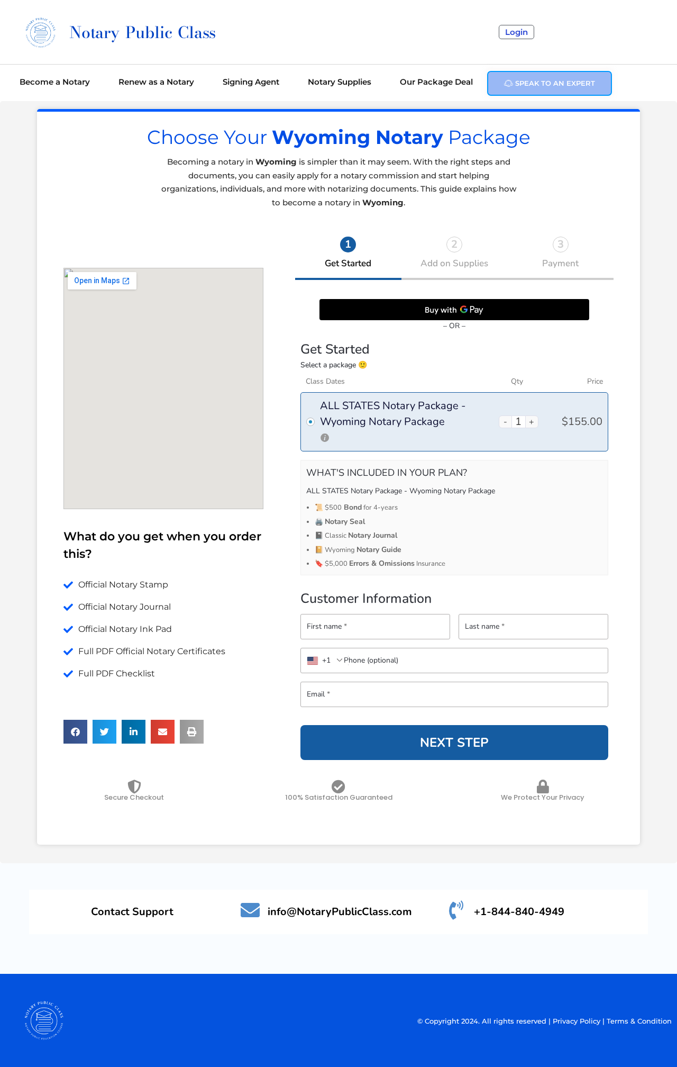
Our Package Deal (436, 82)
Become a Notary (55, 82)
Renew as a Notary (156, 82)
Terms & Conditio (637, 1021)
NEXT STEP (454, 742)
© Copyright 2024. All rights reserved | (485, 1021)
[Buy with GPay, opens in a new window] (454, 309)
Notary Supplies (339, 82)
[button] (75, 732)
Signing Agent (251, 82)
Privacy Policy (576, 1021)
